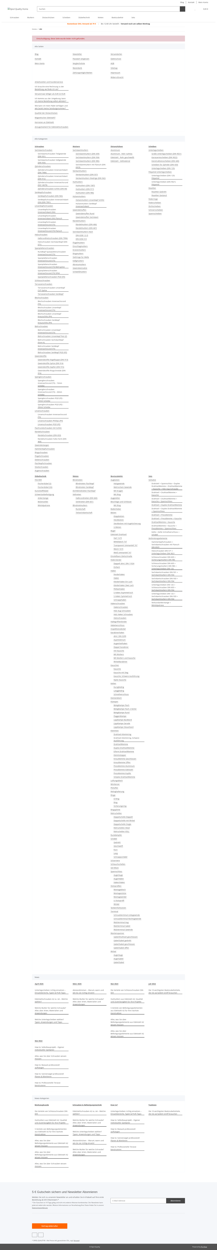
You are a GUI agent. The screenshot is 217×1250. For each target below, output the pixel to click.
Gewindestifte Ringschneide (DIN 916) (52, 371)
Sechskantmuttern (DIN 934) (87, 157)
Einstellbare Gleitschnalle (121, 556)
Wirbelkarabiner (120, 661)
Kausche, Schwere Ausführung (126, 676)
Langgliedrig (119, 690)
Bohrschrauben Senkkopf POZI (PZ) (52, 352)
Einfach (117, 567)
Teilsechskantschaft (84, 512)
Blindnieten (78, 480)
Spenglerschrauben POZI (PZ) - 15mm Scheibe (50, 399)
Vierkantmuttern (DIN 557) (87, 174)
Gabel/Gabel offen (121, 948)
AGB (112, 63)
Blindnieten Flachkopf (85, 483)
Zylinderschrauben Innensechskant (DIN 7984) (53, 171)
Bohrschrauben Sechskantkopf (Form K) (51, 341)
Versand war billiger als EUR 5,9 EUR (50, 94)
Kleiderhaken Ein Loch (123, 581)
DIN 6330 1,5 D (82, 235)
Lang (116, 853)
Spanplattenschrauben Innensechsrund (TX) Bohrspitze (51, 265)
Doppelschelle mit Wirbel (124, 820)
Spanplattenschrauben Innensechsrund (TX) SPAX (49, 271)
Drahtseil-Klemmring (122, 734)
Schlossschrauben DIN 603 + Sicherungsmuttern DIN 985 (164, 558)
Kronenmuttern (79, 250)
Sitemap (114, 68)
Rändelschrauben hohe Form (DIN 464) (52, 440)
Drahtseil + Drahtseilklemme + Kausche (164, 493)
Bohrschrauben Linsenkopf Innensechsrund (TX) (49, 331)
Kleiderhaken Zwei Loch (124, 585)
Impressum (115, 72)
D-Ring (116, 799)
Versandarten (116, 54)
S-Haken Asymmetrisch (123, 592)
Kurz (116, 849)
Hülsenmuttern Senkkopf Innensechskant (86, 204)
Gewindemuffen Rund (85, 213)
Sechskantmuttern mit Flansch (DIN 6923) (90, 165)
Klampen (114, 701)
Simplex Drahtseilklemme (124, 777)
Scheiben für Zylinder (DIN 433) (165, 164)
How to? (114, 1105)
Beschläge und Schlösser (121, 501)
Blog (182, 2)
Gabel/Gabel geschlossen (124, 944)
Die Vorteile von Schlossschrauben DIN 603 (127, 991)
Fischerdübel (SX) (45, 487)
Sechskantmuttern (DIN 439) (87, 154)
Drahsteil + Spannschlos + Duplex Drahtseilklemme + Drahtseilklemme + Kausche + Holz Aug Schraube (167, 486)
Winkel (116, 904)
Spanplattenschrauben (44, 248)
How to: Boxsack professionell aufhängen (47, 1066)
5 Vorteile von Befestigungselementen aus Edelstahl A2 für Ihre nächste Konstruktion (127, 1010)
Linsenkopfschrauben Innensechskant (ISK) (47, 210)
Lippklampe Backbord (123, 720)
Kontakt (191, 2)
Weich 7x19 (118, 549)
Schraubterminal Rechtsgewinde (127, 918)
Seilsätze (152, 480)
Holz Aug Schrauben (122, 611)
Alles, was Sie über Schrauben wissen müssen (50, 1057)
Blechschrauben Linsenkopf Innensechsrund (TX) (49, 308)
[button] (190, 9)
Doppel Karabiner (121, 647)
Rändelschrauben (42, 431)
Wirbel (113, 951)
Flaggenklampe (120, 716)
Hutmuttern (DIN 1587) (85, 185)
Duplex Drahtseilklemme (124, 748)
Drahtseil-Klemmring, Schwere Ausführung (126, 739)
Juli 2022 (152, 984)
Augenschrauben (42, 470)
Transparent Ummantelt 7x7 (125, 545)
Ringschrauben (41, 452)
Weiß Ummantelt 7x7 (122, 552)
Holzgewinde (119, 483)
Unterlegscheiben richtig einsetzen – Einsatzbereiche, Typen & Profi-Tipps (50, 991)
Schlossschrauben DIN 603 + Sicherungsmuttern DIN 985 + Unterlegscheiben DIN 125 (164, 566)
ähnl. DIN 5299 (120, 636)
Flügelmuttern (79, 242)
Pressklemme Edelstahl (123, 769)
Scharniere (115, 860)
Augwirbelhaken (120, 643)
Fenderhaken (119, 574)
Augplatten (115, 498)
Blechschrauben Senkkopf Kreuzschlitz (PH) (49, 321)
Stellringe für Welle (81, 257)
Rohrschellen (116, 813)
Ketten (113, 683)
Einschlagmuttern (80, 246)
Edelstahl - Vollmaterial (120, 161)
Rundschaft (80, 509)
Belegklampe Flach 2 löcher (125, 709)
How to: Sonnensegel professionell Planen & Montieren (49, 1075)
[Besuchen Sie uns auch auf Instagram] (40, 1235)
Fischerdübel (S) (44, 483)
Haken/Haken (119, 882)
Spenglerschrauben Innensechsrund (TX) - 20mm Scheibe (50, 392)
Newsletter (77, 54)
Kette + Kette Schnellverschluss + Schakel (165, 533)
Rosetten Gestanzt (159, 195)
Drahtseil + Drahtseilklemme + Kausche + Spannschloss (164, 499)
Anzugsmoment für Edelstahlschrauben (51, 127)
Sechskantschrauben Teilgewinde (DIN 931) (52, 155)
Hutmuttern (78, 182)
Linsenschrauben (42, 411)
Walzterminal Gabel (122, 926)
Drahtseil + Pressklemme (162, 515)
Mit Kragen (118, 491)
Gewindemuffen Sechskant (87, 217)
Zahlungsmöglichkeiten (82, 72)
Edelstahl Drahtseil (119, 534)
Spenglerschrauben (43, 377)
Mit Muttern (119, 654)
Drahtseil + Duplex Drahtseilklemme (167, 505)
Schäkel (114, 839)
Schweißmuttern (80, 271)
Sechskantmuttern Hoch (83, 231)
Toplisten (152, 1105)
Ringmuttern (78, 253)
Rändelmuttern (79, 221)
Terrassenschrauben (43, 284)
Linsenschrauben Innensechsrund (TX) (52, 415)
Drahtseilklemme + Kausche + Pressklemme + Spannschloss (164, 527)
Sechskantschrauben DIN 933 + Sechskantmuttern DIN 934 (165, 579)
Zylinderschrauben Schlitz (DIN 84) (52, 189)
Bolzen (113, 512)
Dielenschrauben (42, 459)
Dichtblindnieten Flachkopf (84, 491)
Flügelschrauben (42, 456)
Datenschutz (116, 59)
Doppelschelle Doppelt (123, 817)
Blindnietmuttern (80, 505)
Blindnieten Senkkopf (85, 487)
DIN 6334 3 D (81, 239)
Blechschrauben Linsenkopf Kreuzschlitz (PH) (49, 315)
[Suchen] (182, 9)
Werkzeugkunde (42, 1105)
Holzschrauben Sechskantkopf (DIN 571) (52, 243)
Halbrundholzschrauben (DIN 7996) (53, 238)
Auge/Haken (119, 878)
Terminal (114, 911)
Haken (113, 571)
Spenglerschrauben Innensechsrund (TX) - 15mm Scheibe (50, 383)
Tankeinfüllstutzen (118, 908)
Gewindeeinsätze (80, 268)
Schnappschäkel (120, 857)
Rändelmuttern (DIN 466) (86, 224)
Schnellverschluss (121, 694)
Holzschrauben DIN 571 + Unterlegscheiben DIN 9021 (163, 552)
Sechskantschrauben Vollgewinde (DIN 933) (52, 161)
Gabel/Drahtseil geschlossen (126, 937)
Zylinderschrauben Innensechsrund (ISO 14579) (53, 183)
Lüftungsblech (117, 780)
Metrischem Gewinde (123, 487)
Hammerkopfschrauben (45, 449)
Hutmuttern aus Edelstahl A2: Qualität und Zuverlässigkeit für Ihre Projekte (127, 1000)
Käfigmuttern (78, 261)
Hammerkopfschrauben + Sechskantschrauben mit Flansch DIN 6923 (165, 544)
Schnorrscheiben (156, 210)
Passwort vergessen (81, 59)
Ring (115, 802)
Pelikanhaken (119, 589)
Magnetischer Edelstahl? (45, 117)
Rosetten (152, 188)
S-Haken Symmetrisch (123, 596)
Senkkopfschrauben (43, 192)
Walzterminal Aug (121, 922)
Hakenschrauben (118, 603)
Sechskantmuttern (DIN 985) (87, 161)
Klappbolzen (119, 516)
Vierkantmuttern (80, 171)
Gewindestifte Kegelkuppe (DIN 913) (53, 359)
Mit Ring (117, 494)
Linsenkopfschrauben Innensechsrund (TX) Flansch (50, 229)
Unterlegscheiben (156, 150)
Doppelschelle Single (122, 824)
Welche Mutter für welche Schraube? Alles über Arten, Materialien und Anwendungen (50, 1010)
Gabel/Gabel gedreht (122, 940)
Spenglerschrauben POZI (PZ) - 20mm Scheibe (50, 405)
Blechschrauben (41, 297)
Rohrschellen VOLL (121, 831)
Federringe (153, 199)
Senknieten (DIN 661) (84, 501)
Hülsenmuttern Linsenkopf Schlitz (90, 200)
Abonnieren (176, 1200)
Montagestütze (120, 893)
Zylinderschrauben (43, 166)
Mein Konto (203, 2)
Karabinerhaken (117, 632)
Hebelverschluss (117, 625)
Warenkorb (77, 68)
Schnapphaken (120, 600)
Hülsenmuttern (79, 196)
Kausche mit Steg (121, 672)
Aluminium (115, 150)
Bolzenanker (43, 501)
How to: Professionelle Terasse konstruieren (47, 1084)
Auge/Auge (118, 875)
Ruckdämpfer (116, 835)
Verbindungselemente (158, 538)
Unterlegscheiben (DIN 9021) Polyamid (164, 183)
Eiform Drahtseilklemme (124, 751)
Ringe (113, 795)
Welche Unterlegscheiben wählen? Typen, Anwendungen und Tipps (49, 1020)
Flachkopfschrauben (43, 463)
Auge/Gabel (118, 958)
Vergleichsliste (79, 63)
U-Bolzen (117, 527)
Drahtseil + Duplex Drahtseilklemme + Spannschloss (167, 509)
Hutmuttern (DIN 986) (85, 193)
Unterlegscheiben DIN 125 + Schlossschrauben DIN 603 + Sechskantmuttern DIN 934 (164, 587)
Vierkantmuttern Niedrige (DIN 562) (90, 178)
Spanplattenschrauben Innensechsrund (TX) (47, 259)
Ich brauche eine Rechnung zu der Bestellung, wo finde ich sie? (49, 87)
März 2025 (77, 984)
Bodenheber (116, 509)
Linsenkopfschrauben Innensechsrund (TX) (47, 223)
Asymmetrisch (120, 640)
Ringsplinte (115, 809)
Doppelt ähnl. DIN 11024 (124, 563)
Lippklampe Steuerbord (123, 727)
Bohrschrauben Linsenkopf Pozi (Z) (52, 336)
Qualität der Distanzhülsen (46, 113)
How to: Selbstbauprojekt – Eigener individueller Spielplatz (49, 1048)
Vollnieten (77, 494)
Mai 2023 (114, 984)
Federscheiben (155, 202)
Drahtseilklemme (121, 744)
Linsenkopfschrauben (44, 206)
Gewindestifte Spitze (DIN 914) (50, 363)
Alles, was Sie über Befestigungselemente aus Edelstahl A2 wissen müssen (127, 1022)
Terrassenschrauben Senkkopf (50, 294)
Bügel (113, 531)
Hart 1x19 (118, 538)
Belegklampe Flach (121, 705)
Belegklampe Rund (121, 712)
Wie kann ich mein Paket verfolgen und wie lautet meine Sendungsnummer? (51, 107)
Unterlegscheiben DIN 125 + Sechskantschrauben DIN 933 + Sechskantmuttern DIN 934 (165, 596)
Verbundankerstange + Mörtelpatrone (161, 603)
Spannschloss (116, 871)
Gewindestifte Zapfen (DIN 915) (51, 367)
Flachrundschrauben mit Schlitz (48, 428)
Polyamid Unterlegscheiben (160, 172)
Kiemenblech (116, 698)
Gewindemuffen (79, 210)
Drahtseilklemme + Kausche (163, 522)
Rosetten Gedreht (159, 192)
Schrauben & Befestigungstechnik (87, 1105)
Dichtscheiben (155, 206)
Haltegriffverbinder (119, 621)
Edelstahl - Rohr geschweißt (122, 157)
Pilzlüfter (114, 788)
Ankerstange (43, 498)
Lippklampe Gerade (122, 723)
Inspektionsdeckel (118, 629)
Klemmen (115, 730)
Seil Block (115, 868)
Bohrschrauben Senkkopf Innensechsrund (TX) (48, 347)
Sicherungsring (120, 806)
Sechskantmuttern (80, 150)
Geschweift (118, 846)
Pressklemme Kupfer (122, 773)
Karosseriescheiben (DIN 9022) (164, 157)
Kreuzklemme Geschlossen (125, 759)
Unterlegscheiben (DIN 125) (163, 168)
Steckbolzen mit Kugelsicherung (127, 523)
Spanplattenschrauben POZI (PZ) (51, 277)
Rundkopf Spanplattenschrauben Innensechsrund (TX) (52, 253)
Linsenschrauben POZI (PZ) (49, 424)
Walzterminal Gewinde (123, 929)
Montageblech (120, 889)
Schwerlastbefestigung (44, 494)
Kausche (117, 669)
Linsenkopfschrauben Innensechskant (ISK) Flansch (50, 217)
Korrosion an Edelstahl (44, 122)
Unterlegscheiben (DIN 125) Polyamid (163, 176)
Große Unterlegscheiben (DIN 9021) (166, 154)
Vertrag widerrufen (49, 1226)
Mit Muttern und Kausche (124, 658)
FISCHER (38, 480)
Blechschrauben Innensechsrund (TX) (52, 302)
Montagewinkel (120, 897)
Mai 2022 (38, 1041)
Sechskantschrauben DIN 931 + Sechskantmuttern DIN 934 (165, 573)
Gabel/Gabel (119, 962)
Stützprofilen (116, 886)
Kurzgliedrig (119, 687)
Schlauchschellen (118, 864)
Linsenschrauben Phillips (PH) (50, 421)
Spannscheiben (155, 213)
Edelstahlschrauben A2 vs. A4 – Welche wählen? (51, 1000)
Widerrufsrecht (117, 77)
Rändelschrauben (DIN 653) (49, 435)
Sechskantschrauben (43, 150)
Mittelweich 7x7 (120, 541)
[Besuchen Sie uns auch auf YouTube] (34, 1235)
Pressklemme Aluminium (124, 766)
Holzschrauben (41, 234)
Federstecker (116, 560)
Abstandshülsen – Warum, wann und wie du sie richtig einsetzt (88, 991)
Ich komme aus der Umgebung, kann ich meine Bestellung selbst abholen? (50, 99)
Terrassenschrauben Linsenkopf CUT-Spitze (51, 289)
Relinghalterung (117, 791)
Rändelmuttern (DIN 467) (86, 228)
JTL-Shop (204, 1247)
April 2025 (39, 984)
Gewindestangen (42, 445)
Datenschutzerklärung (40, 1208)
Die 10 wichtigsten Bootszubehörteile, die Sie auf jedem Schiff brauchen (164, 991)
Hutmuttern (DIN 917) (85, 189)
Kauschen (115, 665)
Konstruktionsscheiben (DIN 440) (165, 161)
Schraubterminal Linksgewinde (127, 915)
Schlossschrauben (42, 280)
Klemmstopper (120, 755)
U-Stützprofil (119, 900)
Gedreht (117, 842)
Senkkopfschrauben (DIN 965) (50, 196)
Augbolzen (115, 480)
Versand (76, 1240)
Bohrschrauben (41, 326)
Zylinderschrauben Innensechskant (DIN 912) (53, 177)
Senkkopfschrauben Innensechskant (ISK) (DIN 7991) (53, 200)
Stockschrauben (41, 467)
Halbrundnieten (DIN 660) (86, 498)
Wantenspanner (117, 933)
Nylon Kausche (120, 680)
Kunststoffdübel (41, 491)
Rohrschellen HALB (122, 828)
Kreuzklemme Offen (122, 762)
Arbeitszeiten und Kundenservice (49, 82)
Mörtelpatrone (44, 505)
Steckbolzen (119, 520)
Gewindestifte (40, 356)
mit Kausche (119, 651)
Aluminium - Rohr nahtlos (121, 154)
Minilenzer (115, 784)
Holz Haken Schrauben (123, 614)
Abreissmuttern (79, 264)
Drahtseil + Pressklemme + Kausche (167, 518)
